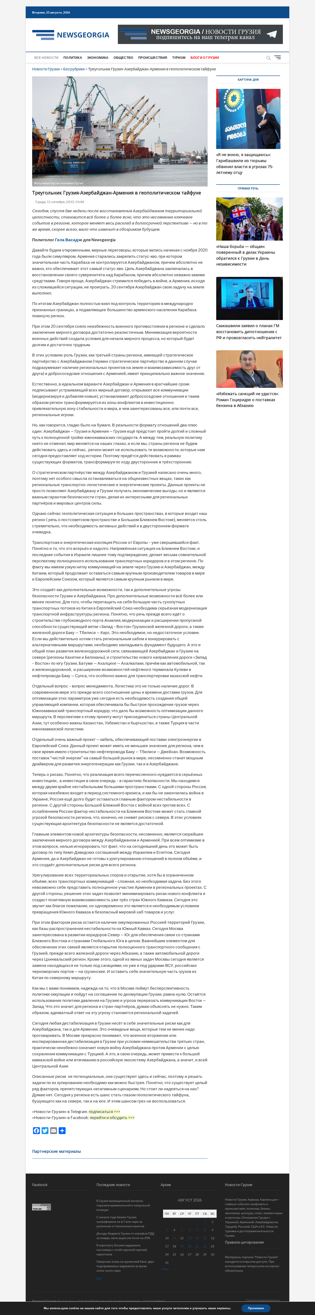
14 (197, 1238)
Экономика (98, 57)
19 (182, 1246)
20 (189, 1246)
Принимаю (256, 1308)
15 (205, 1238)
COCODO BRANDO (154, 1301)
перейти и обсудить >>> (112, 1117)
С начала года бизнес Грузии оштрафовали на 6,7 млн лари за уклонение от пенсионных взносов (120, 1221)
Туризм (179, 57)
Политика (72, 57)
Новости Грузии (44, 1301)
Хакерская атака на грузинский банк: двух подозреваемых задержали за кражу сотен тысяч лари (125, 1266)
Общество (124, 57)
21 (197, 1246)
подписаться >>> (104, 1111)
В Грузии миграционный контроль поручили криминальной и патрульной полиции (123, 1205)
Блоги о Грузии (204, 57)
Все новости (46, 57)
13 (189, 1238)
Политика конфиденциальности (263, 1300)
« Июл (165, 1269)
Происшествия (152, 57)
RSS (99, 1278)
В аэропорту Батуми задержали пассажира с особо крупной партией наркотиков (121, 1249)
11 (174, 1238)
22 (205, 1246)
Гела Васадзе (68, 239)
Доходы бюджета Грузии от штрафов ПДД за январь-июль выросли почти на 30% (125, 1236)
